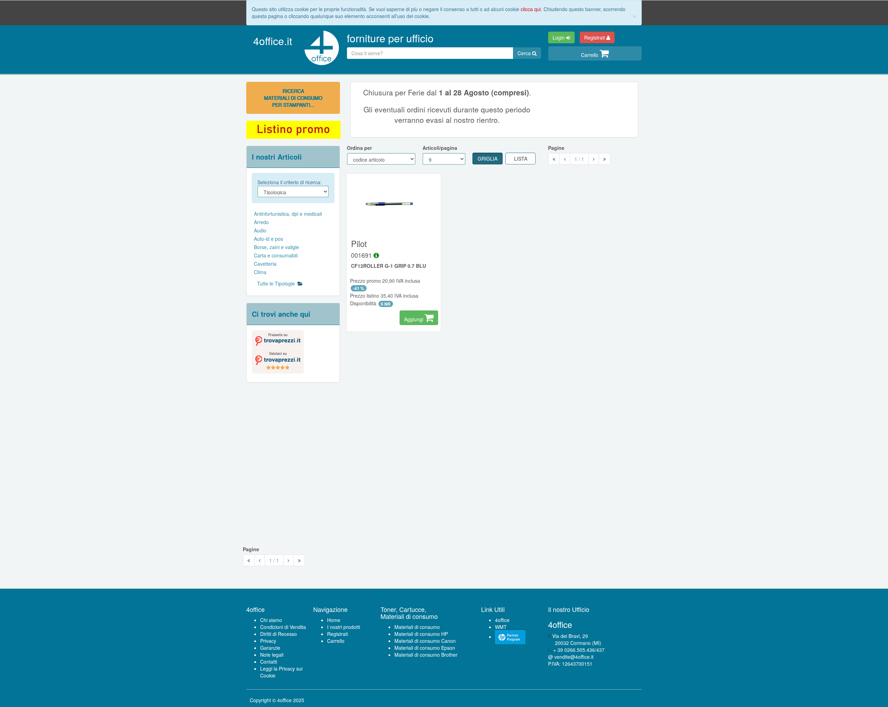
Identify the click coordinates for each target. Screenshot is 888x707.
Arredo (261, 222)
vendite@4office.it (574, 656)
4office (502, 619)
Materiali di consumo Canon (425, 640)
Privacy (268, 640)
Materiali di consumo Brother (426, 654)
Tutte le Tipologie (277, 283)
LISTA (520, 158)
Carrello (590, 54)
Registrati (595, 37)
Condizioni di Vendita (283, 626)
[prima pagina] (554, 159)
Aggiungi (414, 319)
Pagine (556, 147)
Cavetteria (265, 263)
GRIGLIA (487, 158)
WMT (501, 626)
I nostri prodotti (343, 626)
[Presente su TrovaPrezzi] (278, 338)
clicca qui (531, 9)
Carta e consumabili (276, 255)
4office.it (272, 40)
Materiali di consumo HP (421, 633)
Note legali (271, 654)
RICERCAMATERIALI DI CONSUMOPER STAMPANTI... (293, 97)
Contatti (268, 661)
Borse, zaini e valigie (276, 247)
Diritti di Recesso (278, 633)
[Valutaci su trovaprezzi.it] (278, 359)
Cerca (525, 53)
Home (333, 619)
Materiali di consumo (417, 626)
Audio (260, 230)
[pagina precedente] (565, 159)
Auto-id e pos (268, 238)
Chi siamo (271, 619)
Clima (260, 272)
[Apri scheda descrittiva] (376, 254)
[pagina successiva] (593, 159)
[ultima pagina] (604, 159)
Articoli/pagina (439, 147)
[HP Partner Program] (510, 636)
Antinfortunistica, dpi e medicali (288, 213)
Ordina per (359, 147)
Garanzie (270, 647)
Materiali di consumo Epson (424, 647)
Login (559, 37)
